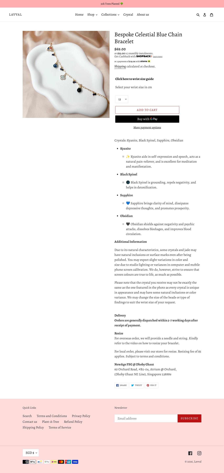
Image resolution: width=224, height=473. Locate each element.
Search (27, 416)
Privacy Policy (81, 416)
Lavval (15, 15)
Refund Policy (73, 421)
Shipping (120, 66)
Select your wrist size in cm (133, 87)
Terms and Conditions (52, 416)
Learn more (157, 56)
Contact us (30, 421)
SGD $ (30, 452)
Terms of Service (60, 427)
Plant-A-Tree (50, 421)
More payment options (147, 127)
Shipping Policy (33, 427)
